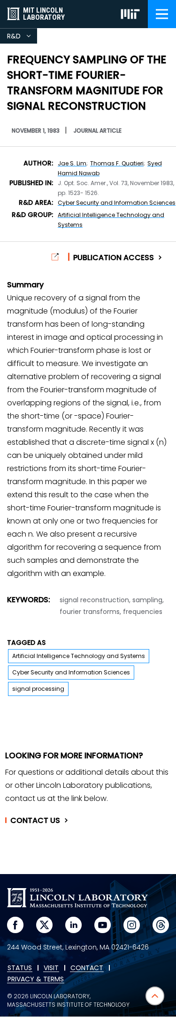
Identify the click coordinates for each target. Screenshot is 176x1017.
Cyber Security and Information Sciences (117, 203)
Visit (51, 968)
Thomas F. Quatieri (117, 163)
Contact (35, 820)
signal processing (38, 689)
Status (20, 968)
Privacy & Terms (36, 979)
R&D (22, 37)
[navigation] (162, 14)
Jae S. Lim (72, 163)
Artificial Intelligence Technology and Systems (78, 656)
